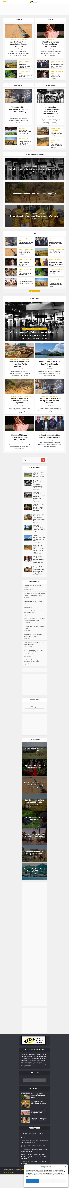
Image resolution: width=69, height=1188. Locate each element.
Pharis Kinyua (45, 338)
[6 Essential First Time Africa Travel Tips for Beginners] (28, 547)
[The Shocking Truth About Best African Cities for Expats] (28, 538)
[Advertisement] (34, 9)
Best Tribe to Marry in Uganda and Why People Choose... (39, 571)
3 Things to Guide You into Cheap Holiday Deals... (34, 853)
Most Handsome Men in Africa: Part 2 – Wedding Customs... (56, 264)
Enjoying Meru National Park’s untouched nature (38, 1102)
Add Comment (33, 338)
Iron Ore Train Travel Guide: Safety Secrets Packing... (25, 252)
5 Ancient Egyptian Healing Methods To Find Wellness (39, 1119)
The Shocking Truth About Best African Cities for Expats (49, 364)
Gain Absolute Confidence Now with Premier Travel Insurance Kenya (50, 110)
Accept (32, 1181)
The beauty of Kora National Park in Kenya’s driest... (38, 1095)
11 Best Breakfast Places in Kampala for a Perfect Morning (18, 109)
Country (49, 359)
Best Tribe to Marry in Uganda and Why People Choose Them (33, 661)
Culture (55, 39)
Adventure (13, 39)
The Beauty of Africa (57, 62)
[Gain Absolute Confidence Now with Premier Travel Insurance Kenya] (34, 322)
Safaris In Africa (22, 39)
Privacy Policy (45, 1185)
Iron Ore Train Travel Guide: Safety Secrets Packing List (18, 44)
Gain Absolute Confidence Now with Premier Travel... (39, 486)
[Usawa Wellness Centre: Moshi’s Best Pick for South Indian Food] (28, 517)
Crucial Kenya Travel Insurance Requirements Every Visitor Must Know (33, 603)
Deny (46, 1181)
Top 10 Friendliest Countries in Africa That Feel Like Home (34, 612)
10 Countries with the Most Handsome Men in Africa (57, 66)
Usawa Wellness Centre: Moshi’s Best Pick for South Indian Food (34, 619)
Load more (34, 291)
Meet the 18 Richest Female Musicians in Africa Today (50, 44)
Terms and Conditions (9, 1172)
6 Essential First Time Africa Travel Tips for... (39, 550)
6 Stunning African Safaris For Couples (38, 475)
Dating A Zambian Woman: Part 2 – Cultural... (56, 76)
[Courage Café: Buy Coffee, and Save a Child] (28, 527)
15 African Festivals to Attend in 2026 (25, 273)
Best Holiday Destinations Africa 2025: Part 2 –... (24, 66)
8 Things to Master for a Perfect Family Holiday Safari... (25, 143)
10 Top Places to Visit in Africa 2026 (25, 75)
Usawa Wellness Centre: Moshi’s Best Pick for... (56, 133)
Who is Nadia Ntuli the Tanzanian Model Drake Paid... (38, 560)
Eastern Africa (23, 105)
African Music (48, 39)
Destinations (14, 105)
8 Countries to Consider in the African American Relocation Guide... (34, 217)
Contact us (16, 1171)
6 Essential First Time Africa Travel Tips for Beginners (57, 145)
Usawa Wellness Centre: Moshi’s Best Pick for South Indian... (19, 364)
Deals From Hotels (55, 128)
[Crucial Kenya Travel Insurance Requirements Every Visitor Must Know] (28, 495)
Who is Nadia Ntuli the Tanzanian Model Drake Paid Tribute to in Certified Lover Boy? (33, 652)
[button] (65, 1167)
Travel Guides (59, 105)
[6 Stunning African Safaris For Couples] (28, 474)
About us (10, 1171)
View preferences (60, 1181)
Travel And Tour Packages (46, 105)
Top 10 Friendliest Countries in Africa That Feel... (38, 508)
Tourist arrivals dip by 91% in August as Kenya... (38, 1112)
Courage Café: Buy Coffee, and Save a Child (39, 529)
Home (5, 1171)
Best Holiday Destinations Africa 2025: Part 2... (34, 801)
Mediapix (22, 1169)
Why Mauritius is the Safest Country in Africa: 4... (34, 870)
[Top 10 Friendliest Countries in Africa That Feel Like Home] (28, 507)
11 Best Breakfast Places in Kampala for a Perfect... (26, 242)
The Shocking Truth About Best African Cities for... (39, 539)
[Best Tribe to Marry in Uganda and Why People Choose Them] (28, 569)
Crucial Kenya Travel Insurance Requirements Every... (39, 497)
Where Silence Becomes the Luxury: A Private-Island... (25, 131)
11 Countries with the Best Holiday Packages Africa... (26, 282)
